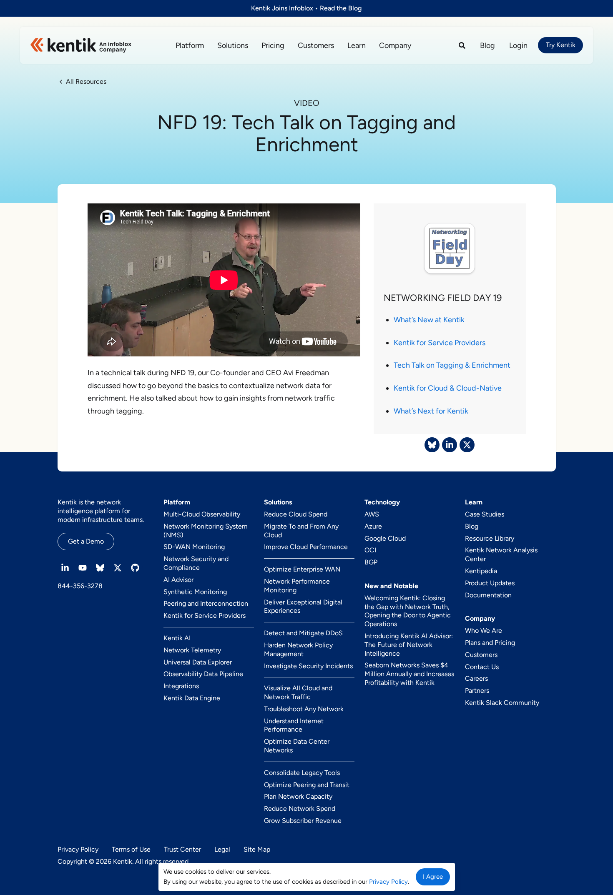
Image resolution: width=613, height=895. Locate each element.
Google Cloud (385, 538)
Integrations (181, 686)
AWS (371, 514)
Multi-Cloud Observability (201, 514)
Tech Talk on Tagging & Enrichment (452, 365)
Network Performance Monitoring (297, 585)
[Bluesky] (100, 567)
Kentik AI (177, 638)
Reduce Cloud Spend (295, 514)
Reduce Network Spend (299, 808)
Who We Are (483, 630)
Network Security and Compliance (196, 563)
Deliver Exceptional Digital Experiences (303, 606)
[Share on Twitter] (467, 444)
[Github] (135, 567)
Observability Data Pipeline (203, 674)
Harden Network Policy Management (298, 649)
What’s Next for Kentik (431, 411)
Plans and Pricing (490, 643)
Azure (373, 526)
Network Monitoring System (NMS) (205, 530)
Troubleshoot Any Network (304, 709)
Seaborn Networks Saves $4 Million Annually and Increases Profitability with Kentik (409, 674)
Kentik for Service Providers (439, 342)
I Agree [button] (433, 876)
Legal (222, 849)
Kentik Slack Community (502, 703)
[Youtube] (82, 567)
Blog (487, 45)
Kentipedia (481, 571)
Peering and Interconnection (205, 603)
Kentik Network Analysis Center (501, 554)
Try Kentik (560, 45)
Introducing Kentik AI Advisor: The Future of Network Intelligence (408, 644)
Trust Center (182, 849)
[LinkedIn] (65, 567)
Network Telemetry (192, 650)
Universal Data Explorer (197, 662)
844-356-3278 (80, 586)
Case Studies (484, 514)
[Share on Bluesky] (432, 444)
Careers (476, 678)
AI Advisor (178, 580)
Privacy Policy (78, 849)
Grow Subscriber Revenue (303, 821)
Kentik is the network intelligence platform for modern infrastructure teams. (101, 511)
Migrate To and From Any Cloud (301, 530)
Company (395, 45)
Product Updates (490, 583)
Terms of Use (131, 849)
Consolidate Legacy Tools (302, 773)
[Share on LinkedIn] (449, 444)
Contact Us (482, 667)
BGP (370, 562)
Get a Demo (86, 541)
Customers (316, 45)
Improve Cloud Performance (306, 547)
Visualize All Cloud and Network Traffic (298, 692)
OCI (370, 550)
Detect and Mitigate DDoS (303, 633)
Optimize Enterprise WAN (302, 569)
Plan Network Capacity (298, 796)
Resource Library (489, 538)
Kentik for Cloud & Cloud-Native (448, 388)
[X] (117, 567)
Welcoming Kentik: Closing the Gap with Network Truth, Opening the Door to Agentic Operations (407, 611)
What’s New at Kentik (429, 319)
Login (518, 45)
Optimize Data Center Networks (296, 745)
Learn (356, 45)
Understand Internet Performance (294, 725)
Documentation (488, 595)
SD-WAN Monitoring (194, 547)
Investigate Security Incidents (308, 666)
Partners (477, 690)
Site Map (257, 849)
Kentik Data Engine (191, 698)
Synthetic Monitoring (195, 592)
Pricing (272, 45)
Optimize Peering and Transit (306, 785)
